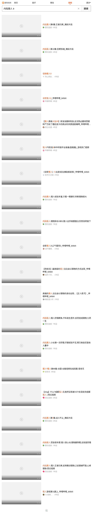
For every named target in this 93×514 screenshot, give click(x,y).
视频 (70, 3)
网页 (16, 3)
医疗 (34, 3)
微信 (52, 3)
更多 (88, 3)
